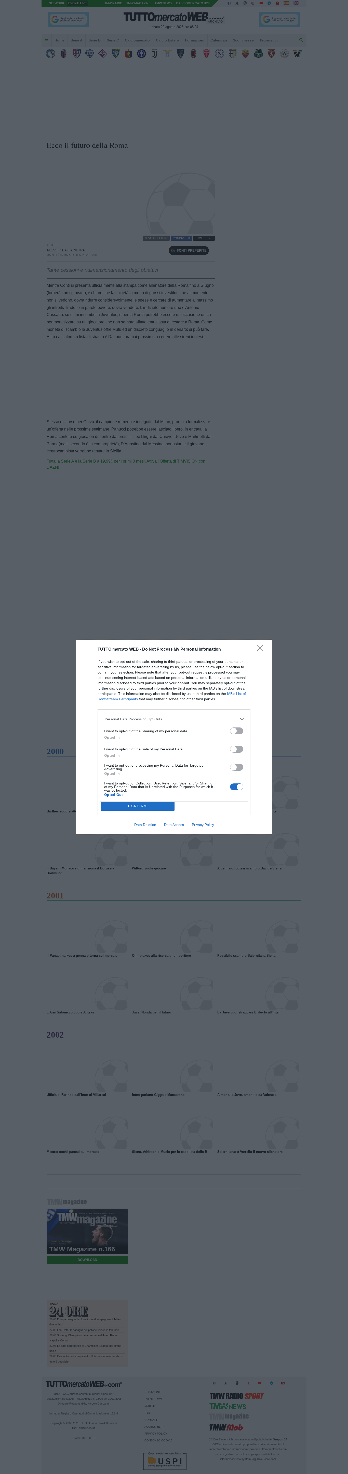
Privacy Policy (203, 825)
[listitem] (174, 719)
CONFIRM (137, 806)
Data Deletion (145, 825)
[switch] (236, 730)
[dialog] (174, 737)
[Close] (261, 650)
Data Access (174, 825)
